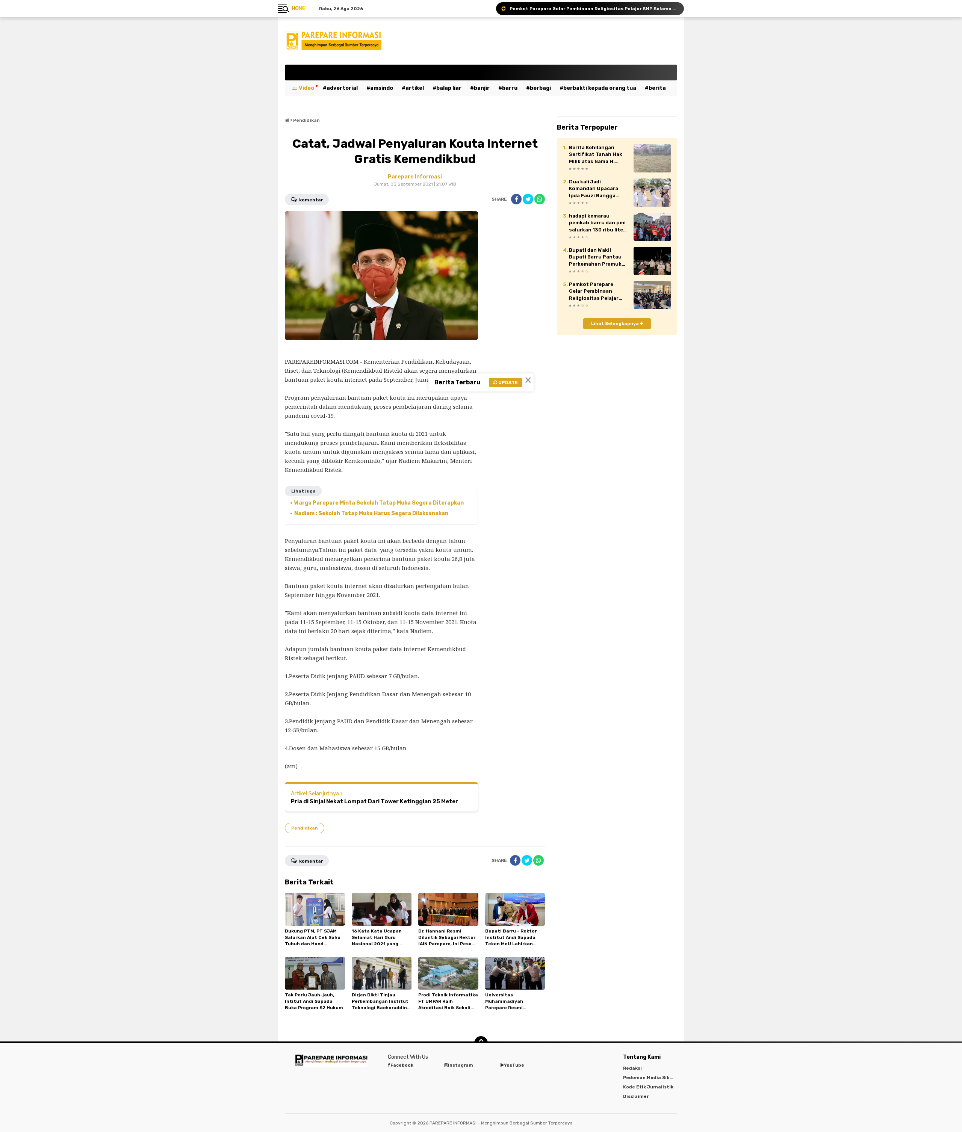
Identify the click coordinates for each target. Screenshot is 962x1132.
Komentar (310, 200)
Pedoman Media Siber (649, 1077)
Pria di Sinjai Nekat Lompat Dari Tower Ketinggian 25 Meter (374, 801)
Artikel (414, 88)
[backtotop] (481, 1043)
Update (507, 382)
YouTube (514, 1065)
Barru (509, 88)
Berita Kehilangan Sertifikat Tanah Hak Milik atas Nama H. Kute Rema (595, 155)
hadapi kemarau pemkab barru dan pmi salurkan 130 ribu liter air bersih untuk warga (598, 223)
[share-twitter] (528, 199)
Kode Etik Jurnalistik (648, 1087)
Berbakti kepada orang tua (599, 88)
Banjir (482, 88)
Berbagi (540, 88)
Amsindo (381, 88)
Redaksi (632, 1068)
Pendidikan (304, 828)
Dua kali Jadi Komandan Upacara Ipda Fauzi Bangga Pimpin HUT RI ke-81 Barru (594, 189)
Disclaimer (636, 1096)
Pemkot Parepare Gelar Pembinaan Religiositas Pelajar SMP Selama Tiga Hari (593, 8)
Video (306, 88)
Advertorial (342, 88)
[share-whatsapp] (539, 199)
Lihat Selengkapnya (615, 323)
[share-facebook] (516, 199)
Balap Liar (448, 88)
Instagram (460, 1065)
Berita (657, 88)
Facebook (401, 1065)
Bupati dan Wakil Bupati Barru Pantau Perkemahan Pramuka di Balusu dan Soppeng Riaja (598, 257)
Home (298, 8)
